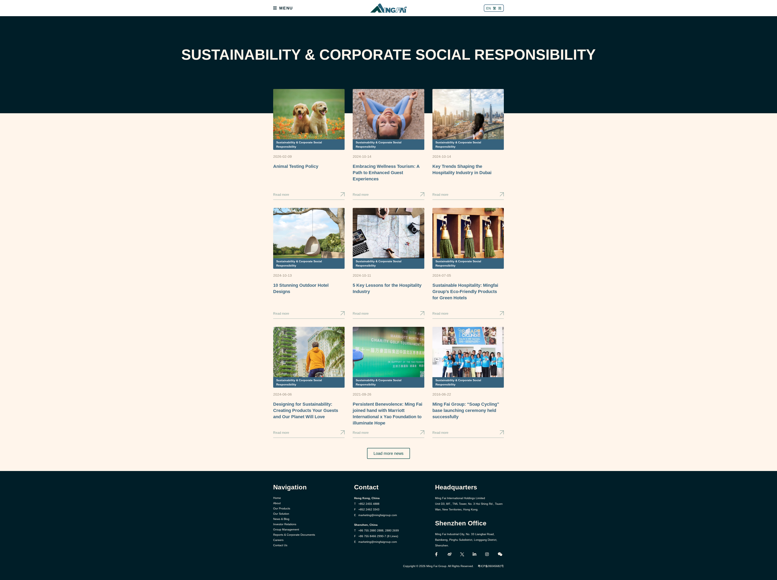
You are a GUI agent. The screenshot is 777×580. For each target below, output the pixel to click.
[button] (388, 453)
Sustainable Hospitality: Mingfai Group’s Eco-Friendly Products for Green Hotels (465, 291)
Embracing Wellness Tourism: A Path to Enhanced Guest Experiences (386, 172)
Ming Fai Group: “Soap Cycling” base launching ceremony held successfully (465, 410)
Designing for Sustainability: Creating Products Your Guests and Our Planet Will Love (305, 410)
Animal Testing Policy (295, 166)
